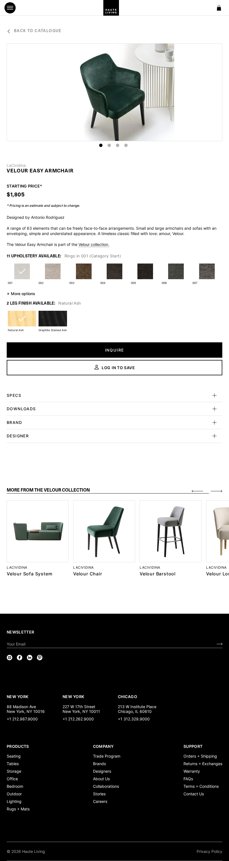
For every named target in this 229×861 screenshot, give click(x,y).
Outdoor (14, 793)
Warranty (191, 771)
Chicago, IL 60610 (135, 711)
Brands (99, 763)
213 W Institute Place (137, 706)
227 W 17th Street (79, 706)
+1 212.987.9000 (22, 719)
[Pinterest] (39, 657)
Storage (14, 771)
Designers (102, 771)
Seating (14, 756)
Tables (13, 763)
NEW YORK (18, 696)
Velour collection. (93, 244)
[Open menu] (10, 7)
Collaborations (106, 786)
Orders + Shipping (200, 756)
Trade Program (106, 756)
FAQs (188, 778)
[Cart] (219, 7)
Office (12, 778)
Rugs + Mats (18, 809)
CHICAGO (127, 696)
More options (21, 293)
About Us (101, 778)
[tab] (108, 491)
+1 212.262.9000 (78, 719)
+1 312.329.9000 (134, 719)
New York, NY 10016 (26, 711)
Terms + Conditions (201, 786)
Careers (100, 801)
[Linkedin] (29, 657)
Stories (99, 793)
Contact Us (193, 793)
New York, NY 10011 (81, 711)
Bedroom (15, 786)
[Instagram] (9, 657)
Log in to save (118, 367)
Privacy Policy (209, 851)
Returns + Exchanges (202, 763)
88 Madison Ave (21, 706)
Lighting (14, 801)
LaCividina (16, 165)
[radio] (22, 275)
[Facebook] (19, 657)
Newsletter (20, 632)
